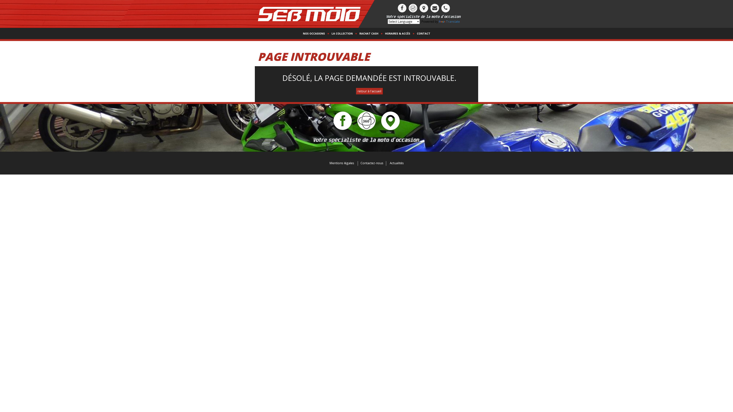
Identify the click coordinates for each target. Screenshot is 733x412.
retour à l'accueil (369, 91)
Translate (453, 21)
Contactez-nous (372, 163)
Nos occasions (314, 33)
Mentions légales (341, 163)
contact (423, 33)
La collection (342, 33)
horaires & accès (397, 33)
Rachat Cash (368, 33)
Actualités (397, 163)
